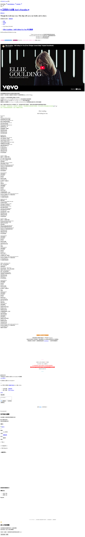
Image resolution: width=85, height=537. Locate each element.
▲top (1, 392)
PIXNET (33, 519)
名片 (4, 24)
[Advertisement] (37, 508)
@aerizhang (46, 340)
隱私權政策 (49, 519)
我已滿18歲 (3, 534)
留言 (13, 385)
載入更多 (2, 394)
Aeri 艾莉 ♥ (2, 378)
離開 (7, 534)
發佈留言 (2, 402)
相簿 (4, 21)
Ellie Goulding (11, 390)
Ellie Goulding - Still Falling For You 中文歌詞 (18, 29)
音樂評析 (10, 388)
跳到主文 (2, 13)
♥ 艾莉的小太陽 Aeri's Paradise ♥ (14, 10)
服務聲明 (54, 519)
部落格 (4, 22)
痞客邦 (10, 385)
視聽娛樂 (11, 18)
